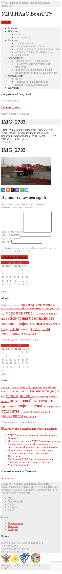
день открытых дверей (44, 308)
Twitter (11, 504)
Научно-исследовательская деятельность (37, 49)
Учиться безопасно (18, 465)
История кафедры (25, 43)
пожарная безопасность (32, 318)
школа (18, 333)
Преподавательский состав (30, 46)
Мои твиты (7, 478)
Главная (12, 28)
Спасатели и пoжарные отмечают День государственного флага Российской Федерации (30, 453)
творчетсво (25, 329)
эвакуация (30, 333)
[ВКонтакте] (3, 190)
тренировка (40, 328)
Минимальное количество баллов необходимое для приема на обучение (36, 71)
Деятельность (22, 37)
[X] (13, 190)
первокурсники (48, 313)
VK (10, 498)
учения (6, 333)
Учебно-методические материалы (33, 52)
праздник (8, 323)
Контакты (13, 87)
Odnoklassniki (15, 501)
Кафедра (13, 40)
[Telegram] (26, 190)
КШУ (23, 304)
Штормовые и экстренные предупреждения (30, 428)
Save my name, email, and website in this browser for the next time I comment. (29, 249)
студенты (10, 328)
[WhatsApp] (22, 190)
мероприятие (19, 312)
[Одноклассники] (8, 190)
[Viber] (17, 190)
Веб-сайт (6, 241)
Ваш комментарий (12, 231)
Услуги (18, 78)
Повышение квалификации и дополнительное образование (31, 83)
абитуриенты (34, 304)
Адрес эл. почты (11, 238)
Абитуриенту (15, 57)
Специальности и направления (32, 60)
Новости (13, 31)
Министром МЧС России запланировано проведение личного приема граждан (31, 460)
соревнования (51, 323)
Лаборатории (22, 54)
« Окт (4, 291)
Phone (11, 510)
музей (35, 314)
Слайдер (13, 529)
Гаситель (6, 304)
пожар (5, 318)
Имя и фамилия (10, 234)
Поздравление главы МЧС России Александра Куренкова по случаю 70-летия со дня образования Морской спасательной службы (34, 444)
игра (3, 314)
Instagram (13, 507)
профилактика (28, 323)
